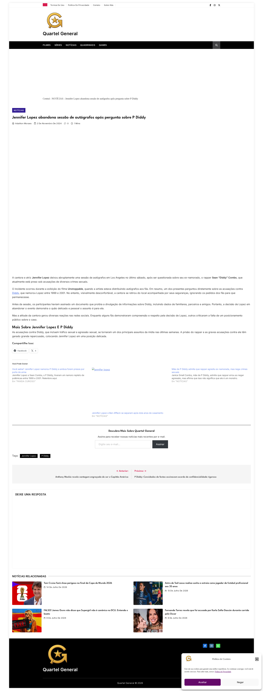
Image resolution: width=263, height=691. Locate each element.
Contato (96, 5)
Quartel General (60, 33)
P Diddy (45, 456)
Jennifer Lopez (29, 456)
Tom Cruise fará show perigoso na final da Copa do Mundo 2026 (78, 583)
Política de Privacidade (223, 672)
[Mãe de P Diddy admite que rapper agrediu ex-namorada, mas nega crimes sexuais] (211, 375)
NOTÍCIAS (71, 45)
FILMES (47, 45)
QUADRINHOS (87, 45)
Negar (240, 682)
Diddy (15, 292)
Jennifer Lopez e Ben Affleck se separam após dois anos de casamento (127, 413)
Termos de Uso (57, 5)
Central (46, 98)
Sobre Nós (108, 5)
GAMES (103, 45)
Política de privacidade (78, 5)
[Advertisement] (131, 71)
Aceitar (202, 682)
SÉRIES (58, 45)
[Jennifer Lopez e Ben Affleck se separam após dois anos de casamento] (130, 389)
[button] (256, 659)
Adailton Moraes (23, 123)
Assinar (160, 444)
